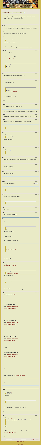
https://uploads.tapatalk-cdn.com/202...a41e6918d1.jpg (10, 58)
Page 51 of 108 (4, 12)
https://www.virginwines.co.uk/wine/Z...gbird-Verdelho (12, 333)
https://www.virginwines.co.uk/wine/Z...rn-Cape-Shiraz (12, 349)
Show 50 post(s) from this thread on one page (35, 439)
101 (20, 12)
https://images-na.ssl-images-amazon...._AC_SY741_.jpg (9, 294)
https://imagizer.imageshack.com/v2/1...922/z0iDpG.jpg (10, 324)
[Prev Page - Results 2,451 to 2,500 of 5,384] (10, 12)
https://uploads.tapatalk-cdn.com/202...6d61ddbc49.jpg (10, 265)
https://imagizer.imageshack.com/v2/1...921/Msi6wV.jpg (10, 308)
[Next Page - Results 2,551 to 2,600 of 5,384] (22, 12)
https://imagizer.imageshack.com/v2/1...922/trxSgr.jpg (9, 340)
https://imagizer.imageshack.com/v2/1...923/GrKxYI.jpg (9, 356)
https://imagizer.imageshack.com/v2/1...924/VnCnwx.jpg (10, 432)
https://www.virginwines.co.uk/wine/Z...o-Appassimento (12, 354)
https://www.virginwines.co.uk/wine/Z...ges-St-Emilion (12, 306)
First (8, 12)
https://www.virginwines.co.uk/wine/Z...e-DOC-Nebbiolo (12, 322)
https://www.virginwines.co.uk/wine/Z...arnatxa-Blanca (12, 338)
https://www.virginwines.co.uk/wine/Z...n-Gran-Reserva (12, 317)
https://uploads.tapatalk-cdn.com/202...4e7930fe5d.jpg (12, 91)
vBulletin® (20, 442)
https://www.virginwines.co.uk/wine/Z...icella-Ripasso (12, 365)
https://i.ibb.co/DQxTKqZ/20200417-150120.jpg (11, 249)
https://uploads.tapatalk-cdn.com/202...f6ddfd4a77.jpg (19, 375)
